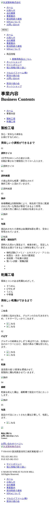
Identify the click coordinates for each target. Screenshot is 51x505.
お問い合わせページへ (12, 443)
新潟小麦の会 (13, 75)
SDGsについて (14, 22)
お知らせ (11, 10)
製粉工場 (11, 118)
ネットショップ (14, 62)
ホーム (10, 7)
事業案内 (11, 16)
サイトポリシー (14, 65)
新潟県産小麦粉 (14, 19)
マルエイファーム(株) (17, 73)
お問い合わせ (13, 24)
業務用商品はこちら (22, 59)
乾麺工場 (11, 121)
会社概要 (11, 13)
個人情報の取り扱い (16, 67)
